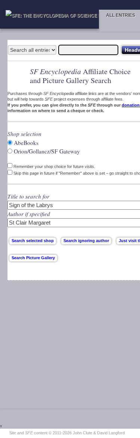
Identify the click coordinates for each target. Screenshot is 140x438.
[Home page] (49, 19)
